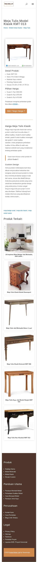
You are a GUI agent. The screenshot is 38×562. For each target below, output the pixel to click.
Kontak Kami (9, 512)
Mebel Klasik (9, 474)
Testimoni (8, 537)
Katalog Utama (10, 469)
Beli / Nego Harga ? (16, 111)
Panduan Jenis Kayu (12, 499)
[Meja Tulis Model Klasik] (19, 66)
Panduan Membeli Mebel (13, 491)
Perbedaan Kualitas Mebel (13, 493)
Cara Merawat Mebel (12, 496)
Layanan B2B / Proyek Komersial (16, 542)
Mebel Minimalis (10, 471)
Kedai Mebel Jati (14, 552)
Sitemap (8, 534)
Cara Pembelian (10, 515)
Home (6, 28)
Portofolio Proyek (11, 539)
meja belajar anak (9, 210)
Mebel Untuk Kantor (15, 28)
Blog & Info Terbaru (11, 518)
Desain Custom (10, 477)
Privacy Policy (10, 531)
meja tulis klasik (22, 210)
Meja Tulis (27, 28)
